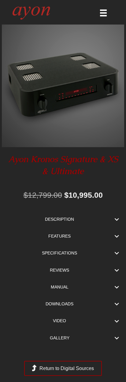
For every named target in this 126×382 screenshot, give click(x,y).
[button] (63, 219)
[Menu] (103, 13)
